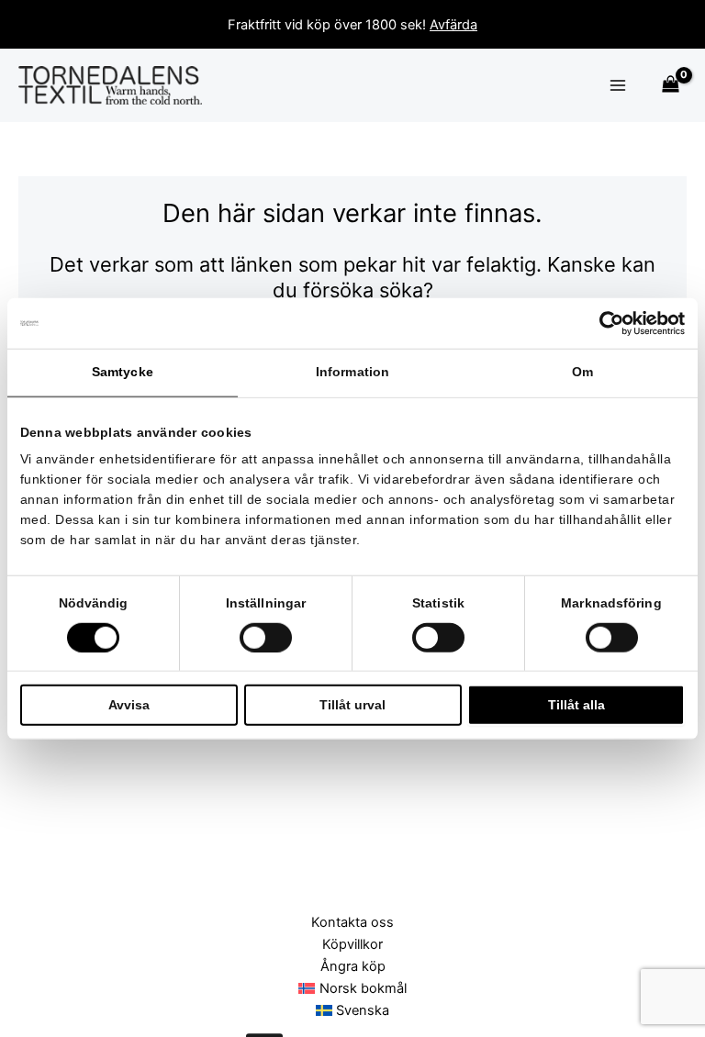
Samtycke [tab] (122, 372)
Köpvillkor (352, 944)
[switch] (266, 637)
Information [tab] (352, 372)
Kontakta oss (352, 922)
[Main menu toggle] (617, 85)
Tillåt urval (352, 704)
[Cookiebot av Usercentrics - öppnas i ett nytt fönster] (604, 322)
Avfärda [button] (453, 25)
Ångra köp (353, 966)
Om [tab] (582, 372)
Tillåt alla (576, 704)
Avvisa (129, 704)
